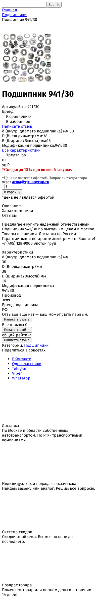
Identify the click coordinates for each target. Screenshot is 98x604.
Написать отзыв (17, 126)
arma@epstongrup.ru (30, 182)
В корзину (12, 192)
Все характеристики (21, 150)
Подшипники (14, 14)
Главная (9, 10)
